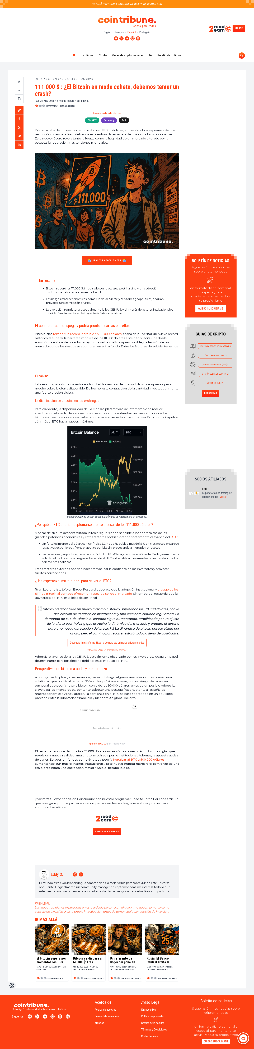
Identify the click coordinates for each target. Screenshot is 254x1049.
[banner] (107, 361)
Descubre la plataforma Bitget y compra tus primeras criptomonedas (107, 642)
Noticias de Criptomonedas (76, 79)
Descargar (210, 393)
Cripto (103, 55)
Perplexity (109, 120)
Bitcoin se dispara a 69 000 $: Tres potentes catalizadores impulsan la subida (87, 960)
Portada (40, 79)
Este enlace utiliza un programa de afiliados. (107, 650)
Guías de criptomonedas (128, 55)
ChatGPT (92, 120)
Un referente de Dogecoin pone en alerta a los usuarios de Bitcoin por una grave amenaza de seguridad (124, 960)
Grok (123, 120)
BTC (174, 537)
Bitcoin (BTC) (67, 106)
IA (150, 55)
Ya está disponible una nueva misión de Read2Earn (127, 4)
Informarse (52, 106)
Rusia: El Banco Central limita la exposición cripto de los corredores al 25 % (161, 960)
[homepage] (66, 55)
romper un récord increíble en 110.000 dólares (87, 334)
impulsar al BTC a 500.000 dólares (138, 759)
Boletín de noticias (169, 55)
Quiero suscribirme (210, 308)
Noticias (88, 55)
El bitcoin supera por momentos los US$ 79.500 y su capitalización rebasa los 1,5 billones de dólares (51, 960)
